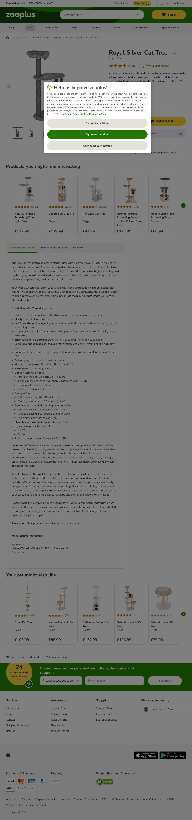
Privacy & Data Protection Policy (90, 114)
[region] (97, 117)
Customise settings (97, 123)
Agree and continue (97, 134)
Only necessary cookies (97, 145)
